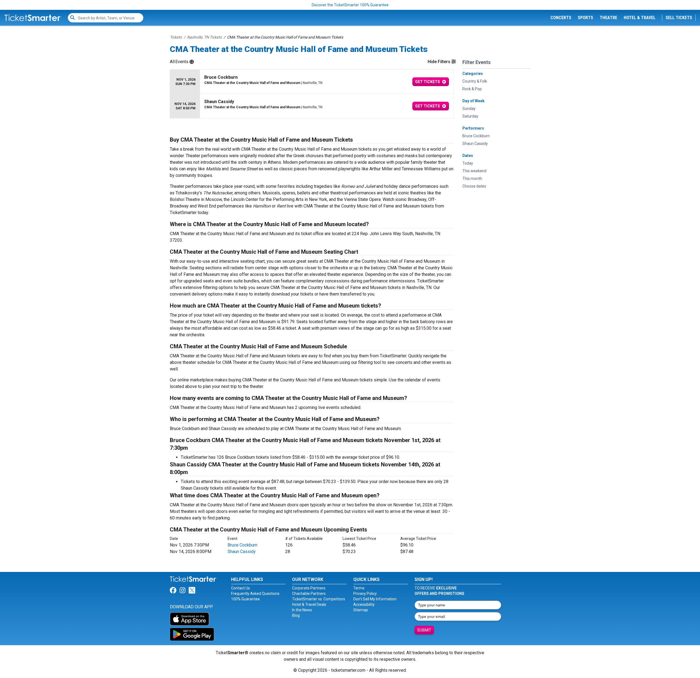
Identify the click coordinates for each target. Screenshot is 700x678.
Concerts (560, 17)
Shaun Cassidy (242, 551)
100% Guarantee (245, 599)
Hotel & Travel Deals (309, 604)
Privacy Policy (365, 593)
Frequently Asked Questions (255, 593)
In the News (302, 610)
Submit (424, 630)
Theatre (608, 17)
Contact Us (240, 588)
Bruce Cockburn (242, 545)
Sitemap (360, 610)
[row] (312, 82)
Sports (585, 17)
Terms (358, 588)
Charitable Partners (309, 593)
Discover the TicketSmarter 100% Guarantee (350, 5)
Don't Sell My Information (374, 599)
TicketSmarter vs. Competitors (318, 599)
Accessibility (364, 604)
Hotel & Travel (639, 17)
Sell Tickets (679, 17)
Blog (296, 615)
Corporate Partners (308, 588)
